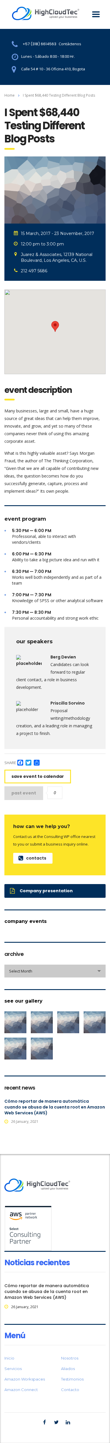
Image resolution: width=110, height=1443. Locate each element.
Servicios (13, 1368)
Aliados (68, 1368)
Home (9, 95)
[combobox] (55, 971)
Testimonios (72, 1379)
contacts (36, 858)
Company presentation (46, 891)
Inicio (9, 1358)
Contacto (70, 1389)
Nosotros (69, 1358)
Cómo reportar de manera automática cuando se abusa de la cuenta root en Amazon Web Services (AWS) (54, 1107)
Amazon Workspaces (24, 1379)
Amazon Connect (21, 1389)
